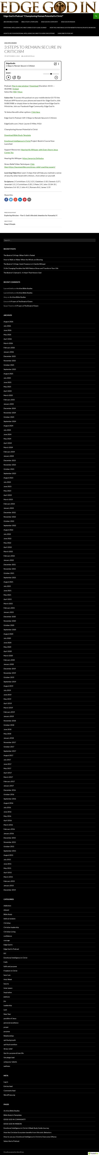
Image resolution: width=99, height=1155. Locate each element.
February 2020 (9, 660)
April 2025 (8, 391)
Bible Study (8, 914)
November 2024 (10, 413)
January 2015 (9, 885)
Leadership (8, 1005)
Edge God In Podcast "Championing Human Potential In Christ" (33, 16)
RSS (14, 92)
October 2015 (9, 846)
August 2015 (8, 855)
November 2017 (10, 742)
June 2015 (7, 864)
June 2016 (7, 812)
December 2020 (10, 617)
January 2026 (9, 352)
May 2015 (7, 868)
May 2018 (7, 734)
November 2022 (10, 517)
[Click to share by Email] (29, 199)
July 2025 (7, 378)
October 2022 (9, 521)
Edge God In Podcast (11, 949)
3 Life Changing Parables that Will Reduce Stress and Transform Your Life (31, 268)
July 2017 (7, 760)
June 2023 (7, 486)
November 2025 (10, 361)
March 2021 (8, 604)
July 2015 (7, 859)
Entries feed (8, 1086)
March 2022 (8, 551)
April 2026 (8, 339)
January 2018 (9, 738)
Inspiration (8, 992)
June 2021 (7, 590)
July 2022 (7, 534)
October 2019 (9, 677)
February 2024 (9, 452)
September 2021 (10, 577)
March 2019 (8, 708)
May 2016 (7, 816)
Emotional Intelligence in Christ (17, 141)
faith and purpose (10, 966)
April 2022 (8, 547)
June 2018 (7, 729)
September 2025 (10, 369)
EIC (5, 953)
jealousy (7, 997)
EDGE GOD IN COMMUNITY (49, 22)
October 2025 (9, 365)
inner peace (8, 988)
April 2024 (8, 443)
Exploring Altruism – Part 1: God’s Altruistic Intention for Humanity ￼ (30, 214)
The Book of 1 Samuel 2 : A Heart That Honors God (22, 273)
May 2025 (7, 387)
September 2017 (10, 751)
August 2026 (8, 322)
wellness (7, 1066)
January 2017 (9, 786)
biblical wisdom (9, 919)
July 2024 (7, 430)
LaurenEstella (28, 56)
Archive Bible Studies (11, 22)
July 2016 (7, 807)
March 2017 (8, 777)
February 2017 (9, 781)
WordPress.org (9, 1095)
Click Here (35, 112)
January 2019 (9, 716)
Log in (6, 1082)
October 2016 (9, 794)
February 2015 (9, 881)
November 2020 (10, 621)
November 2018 (10, 721)
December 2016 (10, 790)
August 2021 (8, 582)
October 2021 (9, 573)
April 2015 (8, 872)
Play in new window (20, 86)
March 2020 (8, 656)
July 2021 (7, 586)
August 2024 (8, 426)
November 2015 (10, 842)
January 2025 (9, 404)
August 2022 (8, 530)
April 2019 (8, 703)
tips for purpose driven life (14, 1053)
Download (34, 86)
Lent (5, 1010)
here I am (7, 975)
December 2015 (10, 838)
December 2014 (10, 890)
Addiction (7, 906)
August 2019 (8, 686)
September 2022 (10, 525)
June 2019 (7, 695)
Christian (7, 923)
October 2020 (9, 625)
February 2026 (9, 348)
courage (7, 940)
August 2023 (8, 478)
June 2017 (7, 764)
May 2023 (7, 491)
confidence (8, 936)
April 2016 (8, 820)
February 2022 (9, 556)
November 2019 (10, 673)
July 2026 (7, 326)
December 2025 (10, 356)
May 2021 (7, 595)
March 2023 (8, 499)
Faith (5, 962)
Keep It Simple (9, 222)
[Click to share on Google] (15, 199)
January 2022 (9, 560)
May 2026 (7, 335)
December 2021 (10, 564)
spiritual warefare (10, 1044)
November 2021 (10, 569)
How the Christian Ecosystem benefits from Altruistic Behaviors (73, 27)
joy (5, 1001)
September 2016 (10, 799)
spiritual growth (10, 1040)
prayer (6, 1027)
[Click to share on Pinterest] (25, 199)
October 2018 (9, 725)
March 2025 (8, 395)
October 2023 (9, 469)
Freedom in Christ (10, 971)
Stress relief (8, 1049)
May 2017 (7, 768)
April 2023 (8, 495)
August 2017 (8, 755)
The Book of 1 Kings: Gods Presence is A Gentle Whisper (25, 264)
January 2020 (9, 664)
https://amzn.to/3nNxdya (33, 158)
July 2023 (7, 482)
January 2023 (9, 508)
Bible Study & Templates (29, 22)
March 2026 (8, 343)
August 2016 (8, 803)
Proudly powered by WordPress (14, 1152)
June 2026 (7, 330)
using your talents (10, 1062)
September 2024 (10, 421)
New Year (7, 1014)
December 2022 (10, 512)
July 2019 (7, 690)
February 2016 (9, 829)
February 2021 (9, 608)
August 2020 (8, 634)
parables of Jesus (10, 1018)
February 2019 (9, 712)
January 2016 (9, 833)
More (20, 92)
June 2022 (7, 538)
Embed (16, 89)
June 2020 (7, 643)
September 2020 (10, 630)
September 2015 (10, 851)
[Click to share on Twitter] (11, 199)
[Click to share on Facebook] (6, 199)
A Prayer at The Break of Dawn (20, 301)
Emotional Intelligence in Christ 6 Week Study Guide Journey (25, 27)
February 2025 (9, 400)
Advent (6, 910)
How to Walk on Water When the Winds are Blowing (23, 260)
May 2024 (7, 439)
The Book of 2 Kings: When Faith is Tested (19, 255)
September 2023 (10, 473)
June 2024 (7, 434)
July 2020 (7, 638)
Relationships (9, 1036)
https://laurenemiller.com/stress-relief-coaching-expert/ (32, 167)
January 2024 (9, 456)
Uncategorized (10, 43)
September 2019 (10, 682)
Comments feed (9, 1091)
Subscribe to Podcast (65, 33)
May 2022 (7, 543)
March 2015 (8, 877)
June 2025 (7, 382)
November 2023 (10, 465)
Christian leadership (11, 927)
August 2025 (8, 374)
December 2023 (10, 460)
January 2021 (9, 612)
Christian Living (9, 932)
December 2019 (10, 669)
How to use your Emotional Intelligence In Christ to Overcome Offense (29, 33)
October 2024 (9, 417)
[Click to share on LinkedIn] (20, 199)
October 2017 (9, 747)
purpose (7, 1031)
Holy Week (8, 979)
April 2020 (8, 651)
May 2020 (7, 647)
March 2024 (8, 447)
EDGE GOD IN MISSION (68, 22)
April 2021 (8, 599)
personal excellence (11, 1023)
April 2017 (8, 773)
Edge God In (8, 945)
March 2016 (8, 825)
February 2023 (9, 504)
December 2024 (10, 408)
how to (6, 984)
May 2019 (7, 699)
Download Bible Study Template (17, 135)
